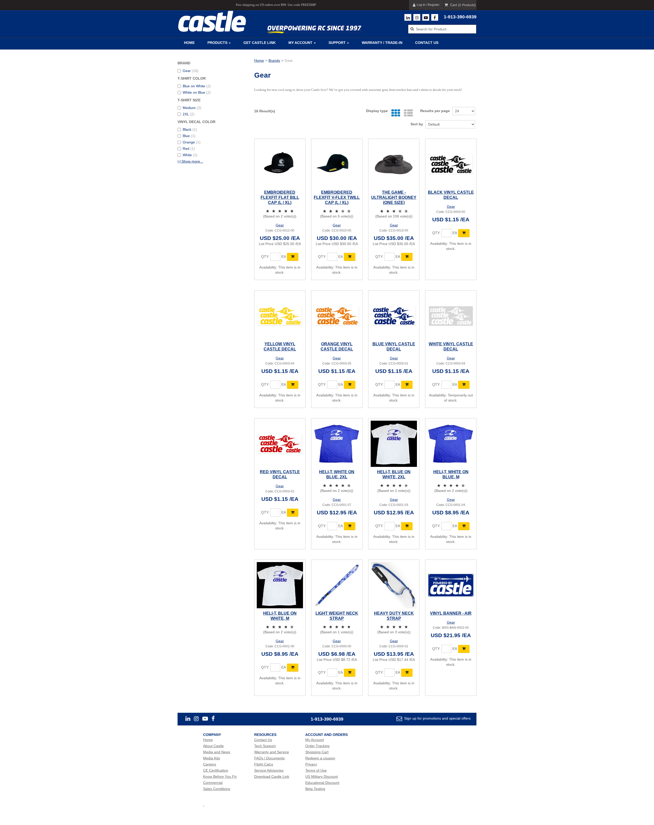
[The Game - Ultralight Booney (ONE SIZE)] (394, 164)
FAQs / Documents (269, 758)
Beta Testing (315, 789)
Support (337, 43)
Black (190, 129)
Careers (209, 764)
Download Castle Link (271, 776)
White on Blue (197, 92)
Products (217, 43)
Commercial (213, 783)
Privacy (311, 764)
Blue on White (197, 86)
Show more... (190, 161)
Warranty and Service (271, 752)
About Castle (213, 746)
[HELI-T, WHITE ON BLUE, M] (451, 444)
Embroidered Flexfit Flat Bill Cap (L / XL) (280, 197)
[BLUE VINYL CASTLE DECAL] (394, 316)
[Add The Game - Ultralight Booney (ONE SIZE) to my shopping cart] (407, 257)
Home (189, 43)
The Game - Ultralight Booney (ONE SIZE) (393, 197)
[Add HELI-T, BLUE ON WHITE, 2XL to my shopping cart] (407, 526)
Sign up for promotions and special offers (437, 718)
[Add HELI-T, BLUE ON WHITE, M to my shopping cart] (292, 667)
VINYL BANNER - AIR (451, 613)
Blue (189, 136)
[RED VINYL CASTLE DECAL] (280, 444)
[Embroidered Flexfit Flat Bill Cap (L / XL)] (280, 164)
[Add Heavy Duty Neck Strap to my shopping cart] (407, 673)
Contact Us (426, 43)
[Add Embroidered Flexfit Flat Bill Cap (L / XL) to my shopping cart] (292, 257)
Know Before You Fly (220, 776)
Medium (192, 108)
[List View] (407, 113)
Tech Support (265, 746)
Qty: (265, 256)
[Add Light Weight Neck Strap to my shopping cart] (349, 673)
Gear (190, 71)
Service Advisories (269, 770)
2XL (188, 114)
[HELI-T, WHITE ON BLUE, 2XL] (337, 444)
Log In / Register (428, 5)
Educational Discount (322, 783)
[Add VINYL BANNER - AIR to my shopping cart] (464, 649)
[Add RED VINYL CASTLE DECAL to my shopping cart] (292, 512)
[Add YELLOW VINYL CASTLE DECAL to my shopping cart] (292, 385)
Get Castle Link (259, 43)
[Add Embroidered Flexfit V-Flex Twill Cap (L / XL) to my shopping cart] (349, 257)
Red (189, 149)
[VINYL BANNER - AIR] (451, 585)
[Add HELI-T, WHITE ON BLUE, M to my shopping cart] (464, 526)
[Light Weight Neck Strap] (337, 585)
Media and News (216, 752)
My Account (300, 43)
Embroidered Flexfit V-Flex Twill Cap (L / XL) (337, 197)
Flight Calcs (263, 764)
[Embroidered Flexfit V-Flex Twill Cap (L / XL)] (337, 164)
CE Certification (215, 770)
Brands (274, 60)
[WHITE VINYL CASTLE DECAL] (451, 316)
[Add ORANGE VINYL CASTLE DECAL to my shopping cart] (349, 385)
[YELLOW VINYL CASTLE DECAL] (280, 316)
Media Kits (211, 758)
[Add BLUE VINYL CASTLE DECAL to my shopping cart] (407, 385)
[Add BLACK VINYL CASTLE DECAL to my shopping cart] (464, 233)
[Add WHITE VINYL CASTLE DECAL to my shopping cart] (464, 385)
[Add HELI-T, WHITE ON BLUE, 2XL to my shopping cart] (349, 526)
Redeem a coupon (320, 758)
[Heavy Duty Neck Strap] (394, 585)
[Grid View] (394, 113)
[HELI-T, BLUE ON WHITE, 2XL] (394, 444)
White (190, 155)
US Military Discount (321, 776)
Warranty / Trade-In (382, 43)
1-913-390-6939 (460, 16)
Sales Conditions (216, 789)
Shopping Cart (317, 752)
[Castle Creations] (212, 21)
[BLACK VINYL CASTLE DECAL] (451, 164)
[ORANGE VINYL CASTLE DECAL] (337, 316)
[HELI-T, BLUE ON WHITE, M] (280, 585)
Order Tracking (317, 746)
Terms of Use (316, 770)
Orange (192, 142)
